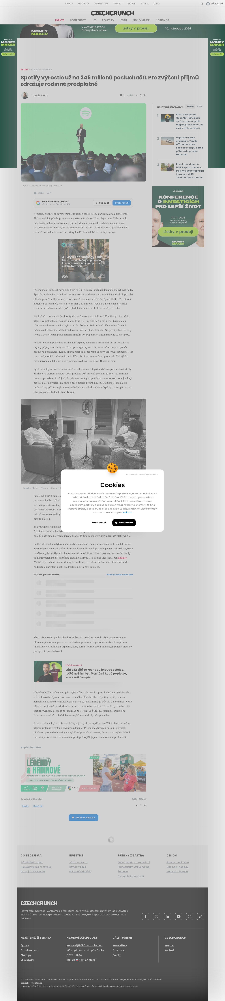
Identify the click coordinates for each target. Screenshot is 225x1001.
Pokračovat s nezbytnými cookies (142, 474)
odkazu (127, 512)
